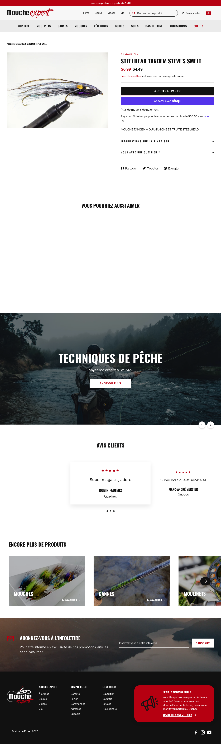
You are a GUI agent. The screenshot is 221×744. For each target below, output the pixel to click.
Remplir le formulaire (177, 715)
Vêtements (101, 26)
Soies (134, 26)
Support (75, 713)
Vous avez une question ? (140, 152)
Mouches (80, 26)
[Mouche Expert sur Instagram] (203, 732)
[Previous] (202, 424)
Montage (24, 26)
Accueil (10, 43)
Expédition (108, 693)
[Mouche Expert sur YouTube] (209, 732)
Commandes (78, 703)
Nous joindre (110, 708)
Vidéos (111, 12)
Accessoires (178, 26)
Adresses (76, 708)
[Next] (210, 424)
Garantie (107, 698)
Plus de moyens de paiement (139, 109)
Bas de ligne (154, 26)
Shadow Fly (130, 54)
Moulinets (43, 26)
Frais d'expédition (131, 76)
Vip (122, 12)
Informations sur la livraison (145, 141)
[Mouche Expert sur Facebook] (196, 732)
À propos (44, 693)
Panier (74, 698)
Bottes (119, 26)
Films (86, 12)
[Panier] (209, 13)
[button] (205, 581)
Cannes (63, 26)
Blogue (98, 12)
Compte (75, 693)
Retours (107, 703)
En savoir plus (110, 383)
